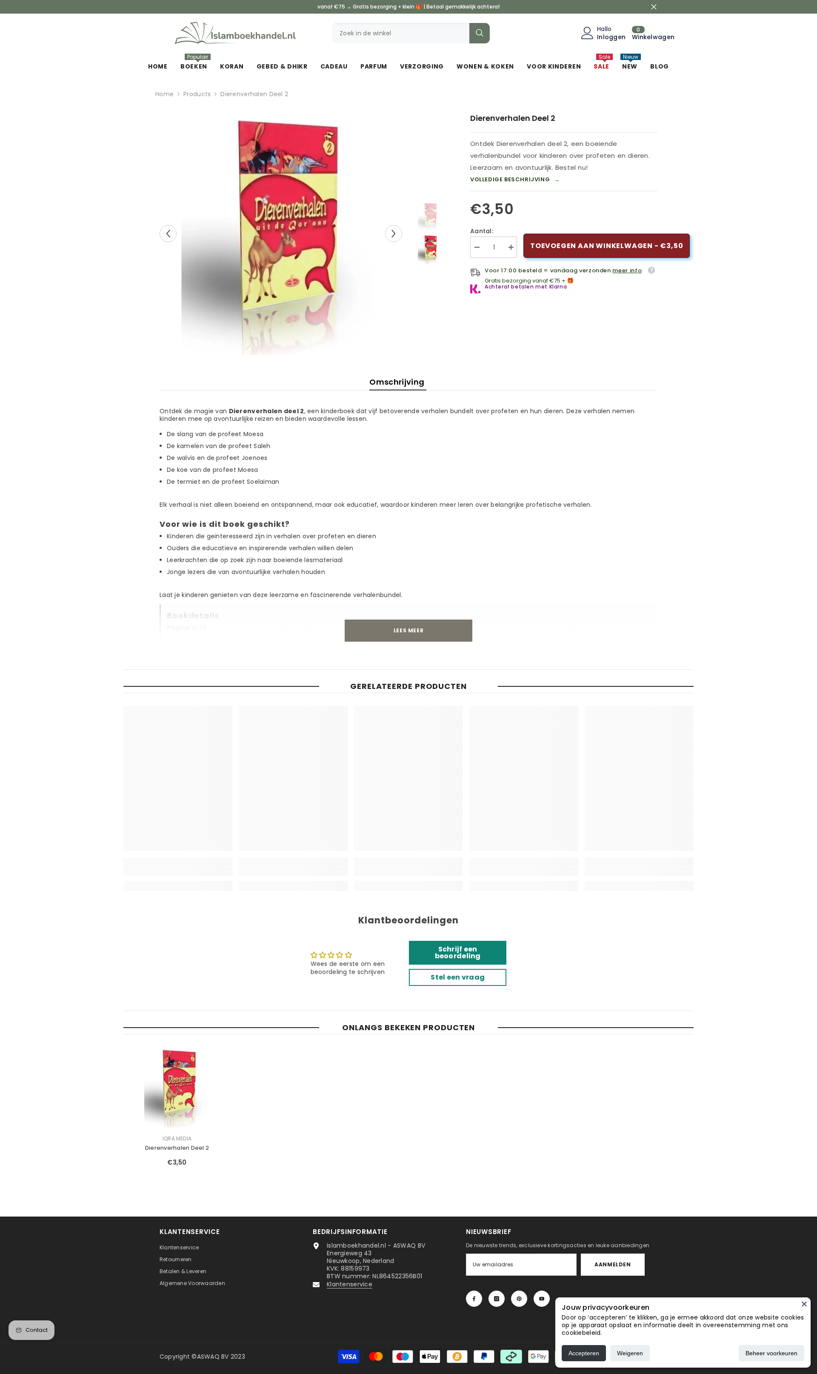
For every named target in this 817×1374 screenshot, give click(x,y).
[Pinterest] (519, 1299)
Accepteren (583, 1353)
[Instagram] (496, 1299)
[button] (168, 233)
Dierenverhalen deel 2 (177, 1148)
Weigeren (630, 1353)
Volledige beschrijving (515, 179)
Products (197, 94)
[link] (177, 871)
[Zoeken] (411, 33)
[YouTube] (542, 1299)
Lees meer (408, 630)
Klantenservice (349, 1284)
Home (164, 94)
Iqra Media (177, 1138)
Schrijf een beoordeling (458, 952)
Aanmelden (612, 1264)
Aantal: (481, 231)
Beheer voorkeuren (771, 1353)
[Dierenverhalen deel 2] (177, 1087)
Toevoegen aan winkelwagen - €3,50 (606, 246)
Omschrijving (397, 382)
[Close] (804, 1303)
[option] (281, 233)
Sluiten (653, 7)
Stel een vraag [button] (458, 977)
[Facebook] (474, 1299)
